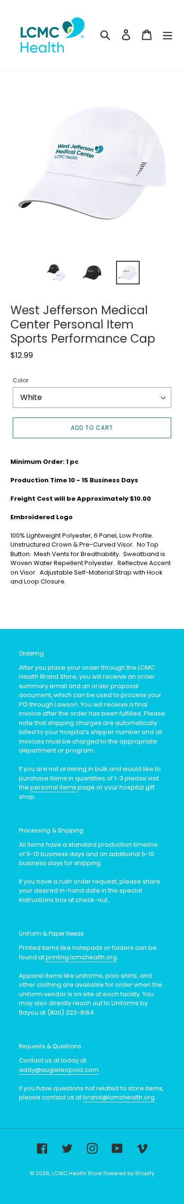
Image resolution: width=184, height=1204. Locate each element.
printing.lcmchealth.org (81, 957)
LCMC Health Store (76, 1173)
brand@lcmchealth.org (119, 1097)
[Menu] (167, 35)
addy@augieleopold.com (59, 1069)
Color (20, 380)
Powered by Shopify (128, 1173)
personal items (54, 787)
